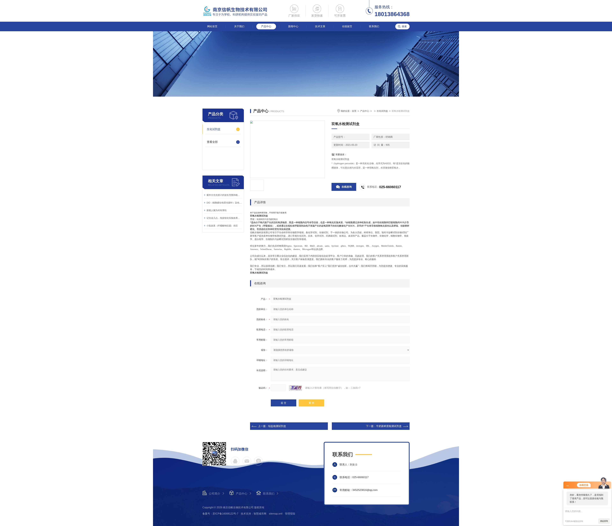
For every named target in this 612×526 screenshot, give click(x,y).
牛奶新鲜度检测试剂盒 (389, 426)
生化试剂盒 (213, 129)
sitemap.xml (275, 513)
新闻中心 (293, 26)
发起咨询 (604, 521)
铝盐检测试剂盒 (277, 426)
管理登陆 (290, 513)
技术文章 (320, 26)
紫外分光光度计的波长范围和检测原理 (224, 195)
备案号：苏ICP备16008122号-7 (220, 513)
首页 (354, 111)
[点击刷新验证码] (295, 388)
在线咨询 (347, 186)
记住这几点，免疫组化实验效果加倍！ (224, 218)
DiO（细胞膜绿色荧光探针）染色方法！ (224, 202)
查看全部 (212, 141)
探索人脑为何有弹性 (217, 210)
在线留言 (347, 26)
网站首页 (212, 26)
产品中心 (266, 26)
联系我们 (374, 26)
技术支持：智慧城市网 (253, 513)
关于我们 (239, 26)
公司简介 (214, 493)
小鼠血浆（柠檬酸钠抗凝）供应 (222, 225)
